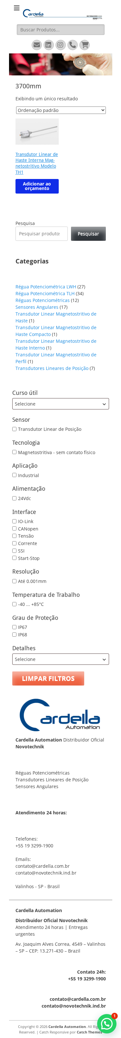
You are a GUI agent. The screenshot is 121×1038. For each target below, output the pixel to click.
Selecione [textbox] (25, 404)
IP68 (22, 634)
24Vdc (24, 498)
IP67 (22, 627)
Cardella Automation (67, 1026)
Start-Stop (29, 558)
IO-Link (25, 521)
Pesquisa (25, 223)
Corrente (27, 543)
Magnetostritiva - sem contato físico (56, 452)
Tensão (26, 536)
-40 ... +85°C (31, 604)
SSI (21, 551)
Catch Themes (89, 1032)
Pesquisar (88, 233)
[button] (106, 1023)
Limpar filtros (48, 678)
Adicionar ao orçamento (37, 186)
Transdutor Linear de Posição (49, 429)
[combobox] (60, 403)
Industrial (28, 475)
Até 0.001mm (32, 581)
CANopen (28, 528)
